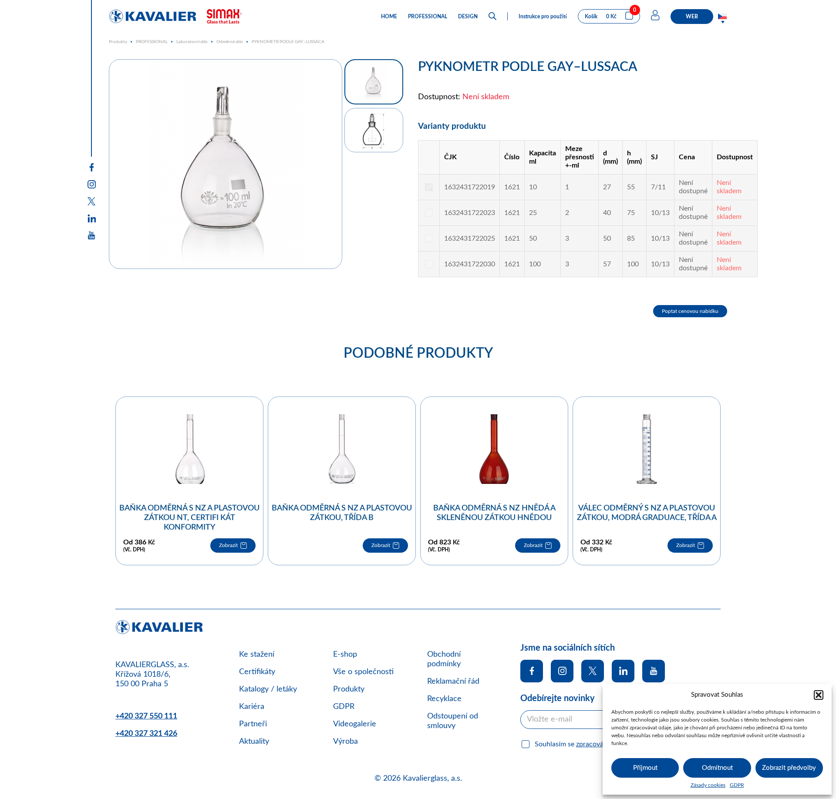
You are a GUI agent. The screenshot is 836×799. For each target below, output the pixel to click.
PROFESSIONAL (427, 16)
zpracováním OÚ (601, 744)
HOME (389, 16)
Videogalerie (354, 724)
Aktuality (254, 741)
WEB (692, 16)
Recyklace (444, 699)
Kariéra (251, 707)
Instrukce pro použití (543, 16)
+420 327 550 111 (146, 716)
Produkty (118, 42)
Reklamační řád (453, 681)
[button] (818, 695)
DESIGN (468, 16)
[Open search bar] (492, 16)
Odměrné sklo (229, 42)
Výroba (345, 741)
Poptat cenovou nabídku (690, 311)
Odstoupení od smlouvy (452, 721)
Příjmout (645, 768)
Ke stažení (256, 654)
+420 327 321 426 (146, 734)
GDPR (737, 785)
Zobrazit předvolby (789, 768)
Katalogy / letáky (268, 689)
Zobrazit (228, 545)
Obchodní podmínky (444, 659)
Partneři (253, 724)
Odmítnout (717, 768)
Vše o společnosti (363, 672)
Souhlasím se (581, 744)
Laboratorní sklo (192, 42)
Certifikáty (257, 672)
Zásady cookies (708, 785)
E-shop (345, 654)
